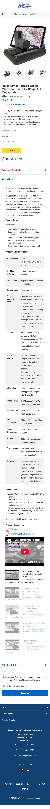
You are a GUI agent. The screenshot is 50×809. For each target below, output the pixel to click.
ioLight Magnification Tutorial (22, 534)
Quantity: (6, 136)
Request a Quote (9, 130)
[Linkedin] (16, 159)
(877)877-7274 (29, 744)
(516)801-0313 (28, 750)
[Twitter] (12, 159)
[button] (18, 104)
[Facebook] (3, 159)
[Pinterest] (20, 159)
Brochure (13, 529)
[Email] (7, 159)
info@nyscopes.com (27, 756)
